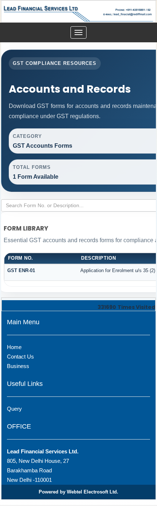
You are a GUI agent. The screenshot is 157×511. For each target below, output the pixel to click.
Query (14, 409)
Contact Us (20, 356)
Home (14, 347)
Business (18, 366)
